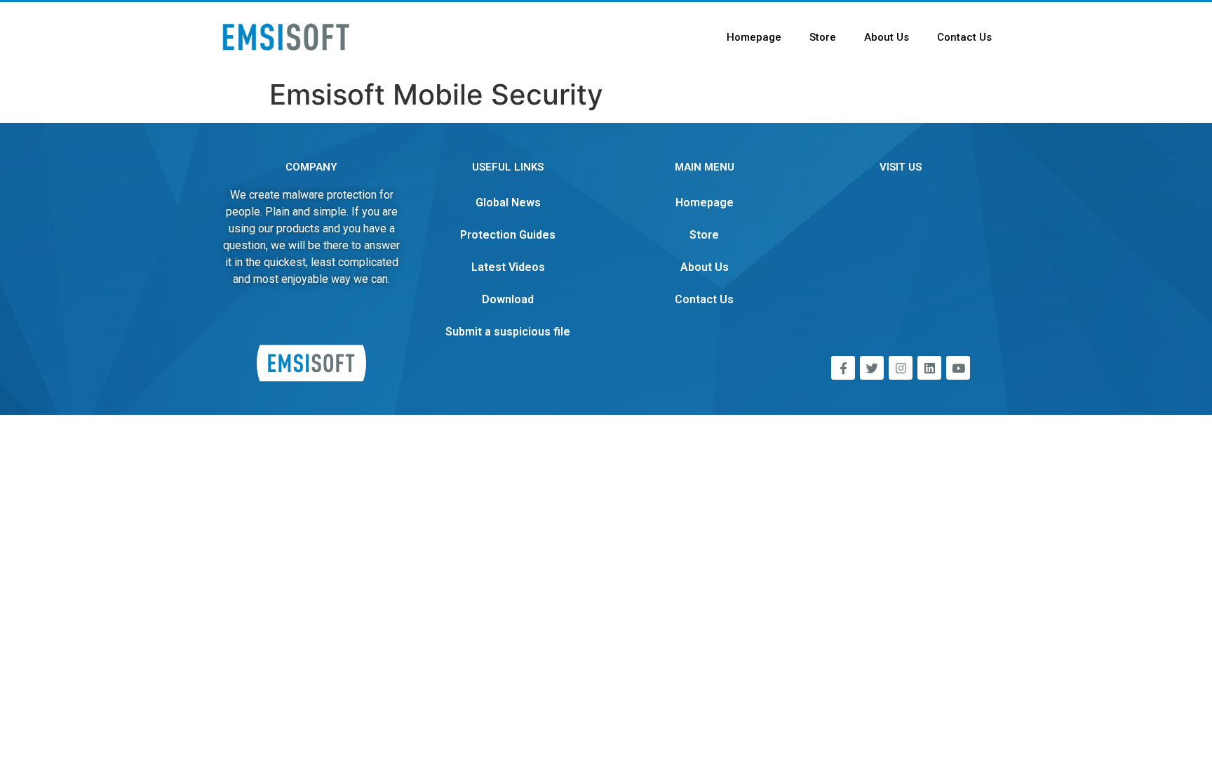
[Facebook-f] (843, 368)
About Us (886, 37)
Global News (508, 202)
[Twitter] (872, 368)
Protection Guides (508, 234)
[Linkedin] (929, 368)
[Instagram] (901, 368)
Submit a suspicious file (507, 331)
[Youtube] (958, 368)
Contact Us (964, 37)
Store (822, 37)
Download (508, 299)
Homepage (754, 37)
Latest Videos (508, 267)
